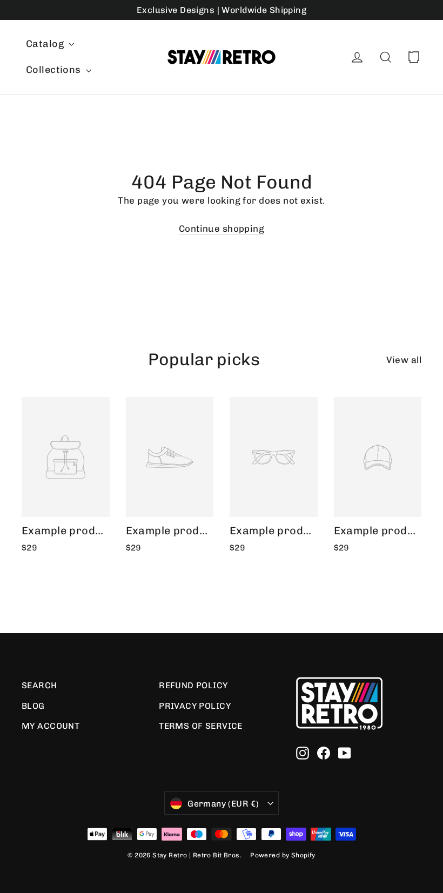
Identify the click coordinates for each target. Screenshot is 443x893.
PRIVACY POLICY (195, 706)
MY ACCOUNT (50, 726)
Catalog (46, 44)
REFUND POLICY (193, 685)
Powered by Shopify (283, 855)
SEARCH (39, 685)
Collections (54, 70)
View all (403, 359)
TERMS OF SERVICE (201, 726)
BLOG (33, 706)
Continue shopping (221, 228)
